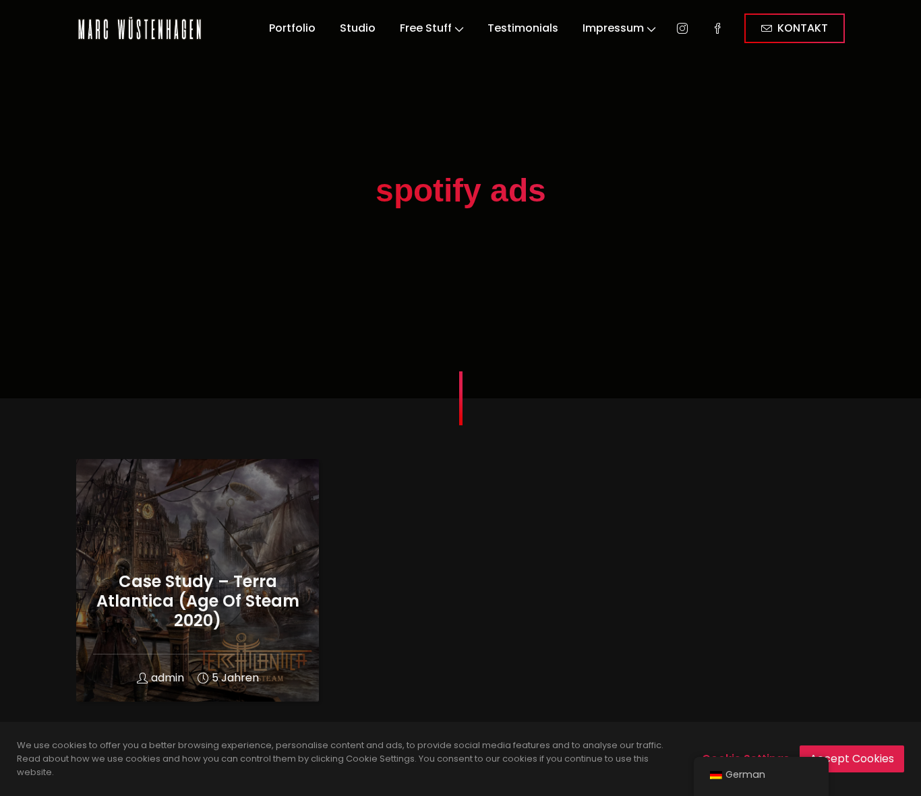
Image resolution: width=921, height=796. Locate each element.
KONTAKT (802, 28)
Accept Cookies (852, 758)
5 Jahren (235, 677)
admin (167, 677)
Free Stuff (426, 28)
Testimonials (522, 28)
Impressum (613, 28)
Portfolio (292, 28)
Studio (358, 28)
